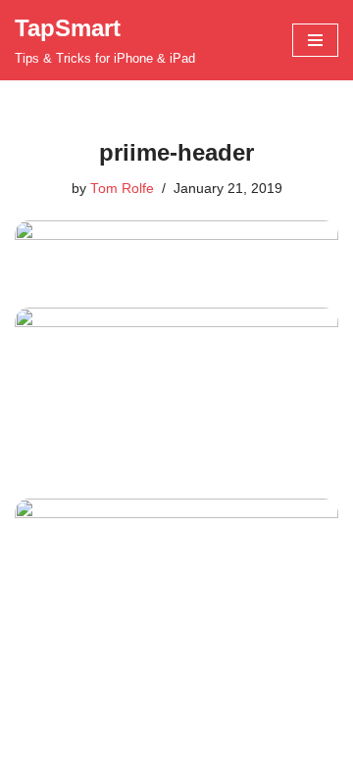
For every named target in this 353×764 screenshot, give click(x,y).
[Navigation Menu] (315, 40)
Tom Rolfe (122, 188)
